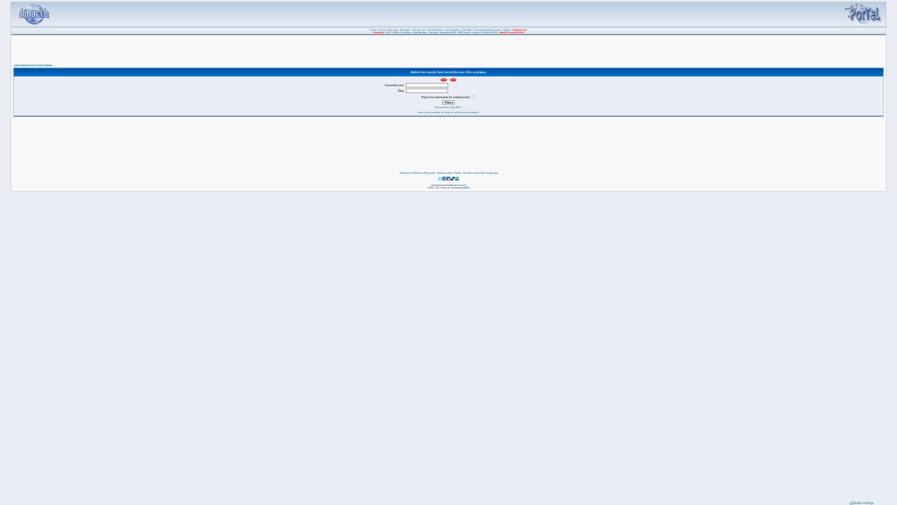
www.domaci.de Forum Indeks (33, 65)
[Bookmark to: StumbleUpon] (457, 180)
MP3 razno (464, 32)
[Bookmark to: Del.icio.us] (453, 180)
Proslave (457, 173)
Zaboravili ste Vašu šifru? (448, 107)
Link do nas (418, 30)
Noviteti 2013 (490, 32)
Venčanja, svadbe (444, 173)
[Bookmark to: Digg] (449, 180)
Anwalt (489, 173)
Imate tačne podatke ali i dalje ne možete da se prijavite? (448, 112)
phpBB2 (466, 187)
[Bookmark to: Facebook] (444, 180)
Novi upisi (393, 30)
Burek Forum (405, 173)
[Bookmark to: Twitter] (440, 180)
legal (495, 173)
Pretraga (405, 30)
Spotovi (477, 32)
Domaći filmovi (434, 30)
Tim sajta (467, 30)
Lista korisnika (452, 30)
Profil (395, 32)
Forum (382, 30)
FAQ (388, 32)
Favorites (405, 32)
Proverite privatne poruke (487, 30)
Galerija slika (419, 32)
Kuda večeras (479, 173)
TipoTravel (467, 173)
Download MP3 (448, 32)
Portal (373, 30)
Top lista (433, 32)
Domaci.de (461, 185)
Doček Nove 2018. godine (423, 173)
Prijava (507, 30)
